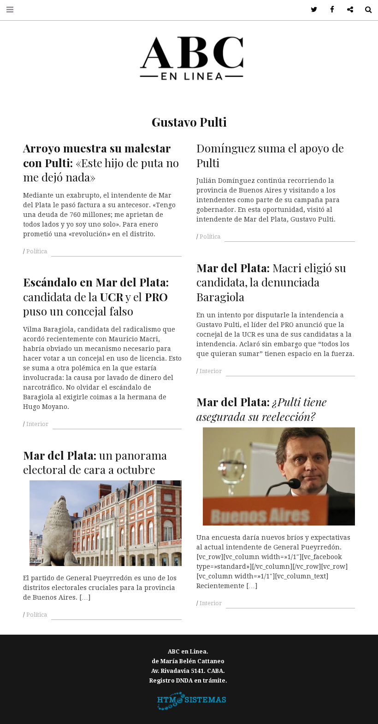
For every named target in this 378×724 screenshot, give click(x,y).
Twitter (311, 10)
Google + (347, 10)
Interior (211, 371)
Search (365, 10)
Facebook (329, 10)
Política (36, 251)
